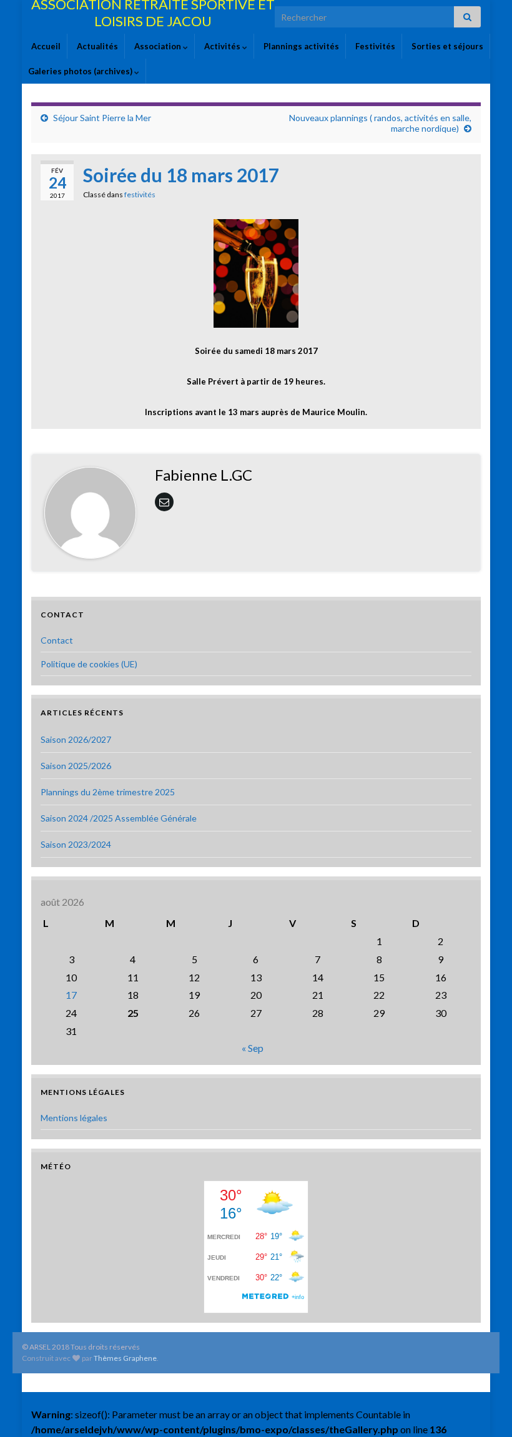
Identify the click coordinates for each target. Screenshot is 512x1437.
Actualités (96, 46)
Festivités (374, 46)
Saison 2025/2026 (76, 765)
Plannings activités (300, 46)
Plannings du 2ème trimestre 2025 (108, 792)
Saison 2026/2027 (76, 739)
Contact (57, 640)
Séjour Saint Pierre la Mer (102, 117)
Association (157, 46)
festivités (139, 194)
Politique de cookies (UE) (89, 664)
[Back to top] (484, 1409)
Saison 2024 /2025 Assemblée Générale (119, 818)
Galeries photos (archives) (81, 71)
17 (71, 995)
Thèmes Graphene (125, 1358)
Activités (222, 46)
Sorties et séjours (446, 46)
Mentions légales (74, 1117)
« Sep (252, 1048)
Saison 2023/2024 (76, 844)
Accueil (45, 46)
